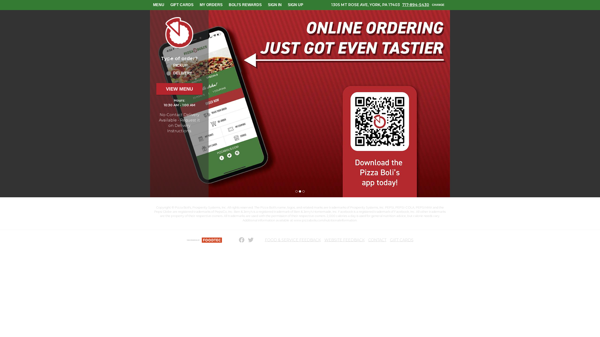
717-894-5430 (415, 5)
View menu (179, 89)
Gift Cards (182, 5)
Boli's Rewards (245, 5)
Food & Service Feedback (293, 240)
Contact (377, 240)
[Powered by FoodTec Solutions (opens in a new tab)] (204, 240)
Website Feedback (344, 240)
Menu (158, 5)
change (438, 5)
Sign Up (295, 5)
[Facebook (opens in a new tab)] (239, 240)
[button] (179, 32)
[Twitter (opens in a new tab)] (248, 240)
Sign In (275, 5)
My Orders (211, 5)
